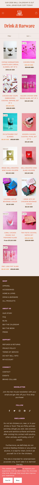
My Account (7, 360)
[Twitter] (14, 410)
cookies (19, 469)
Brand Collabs (9, 379)
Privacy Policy (9, 348)
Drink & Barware (10, 297)
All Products (8, 301)
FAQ (4, 317)
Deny (18, 480)
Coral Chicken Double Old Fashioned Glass (10, 235)
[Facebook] (9, 410)
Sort (28, 36)
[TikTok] (30, 410)
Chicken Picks (29, 62)
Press (5, 332)
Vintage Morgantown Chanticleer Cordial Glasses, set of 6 (10, 64)
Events (5, 376)
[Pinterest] (24, 410)
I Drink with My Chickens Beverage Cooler (29, 201)
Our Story (7, 313)
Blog (4, 321)
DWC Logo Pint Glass (10, 266)
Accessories (8, 290)
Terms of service (10, 352)
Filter (9, 36)
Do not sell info (10, 356)
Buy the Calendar (10, 324)
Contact (6, 372)
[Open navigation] (3, 13)
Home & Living (8, 293)
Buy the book (8, 328)
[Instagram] (19, 410)
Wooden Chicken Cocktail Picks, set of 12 (29, 136)
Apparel (6, 286)
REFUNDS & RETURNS (11, 344)
